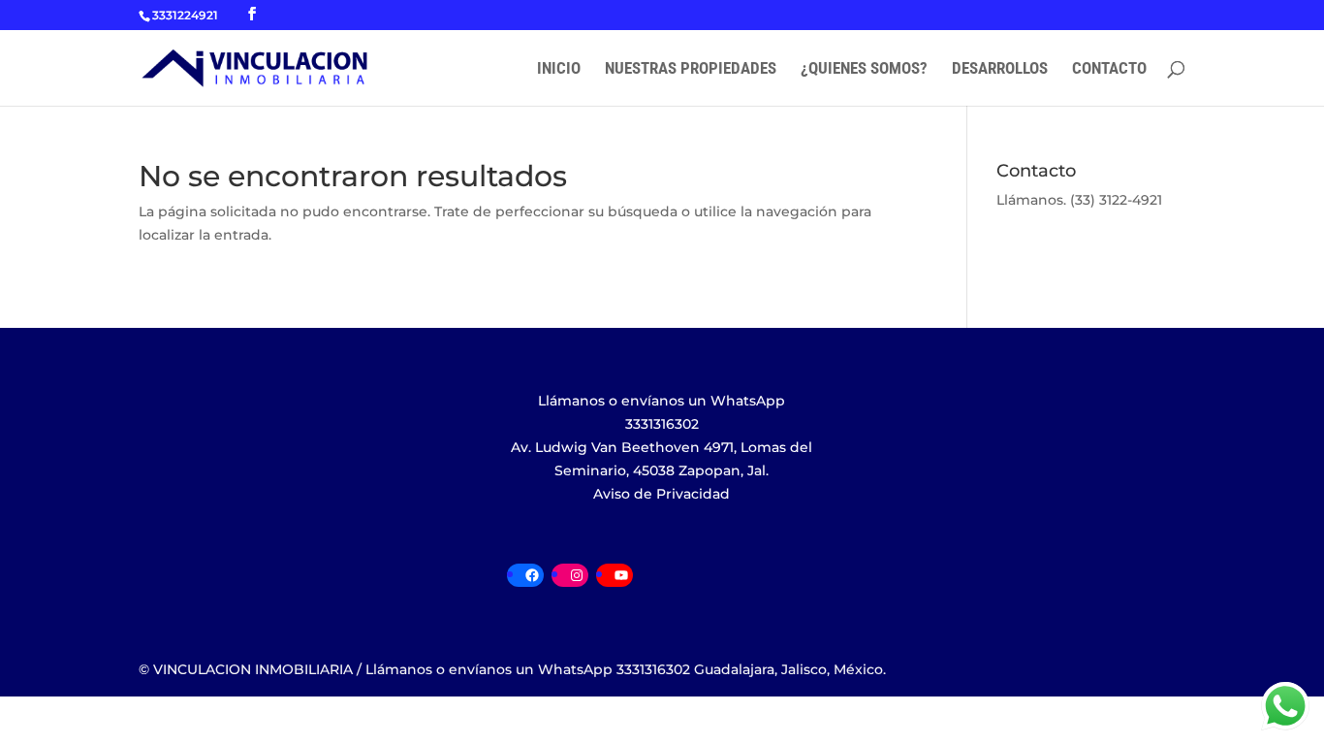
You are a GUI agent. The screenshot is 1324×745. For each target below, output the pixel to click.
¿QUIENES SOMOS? (864, 69)
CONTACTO (1109, 69)
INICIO (559, 69)
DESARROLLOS (1000, 69)
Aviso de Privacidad (661, 493)
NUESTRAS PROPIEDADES (690, 69)
